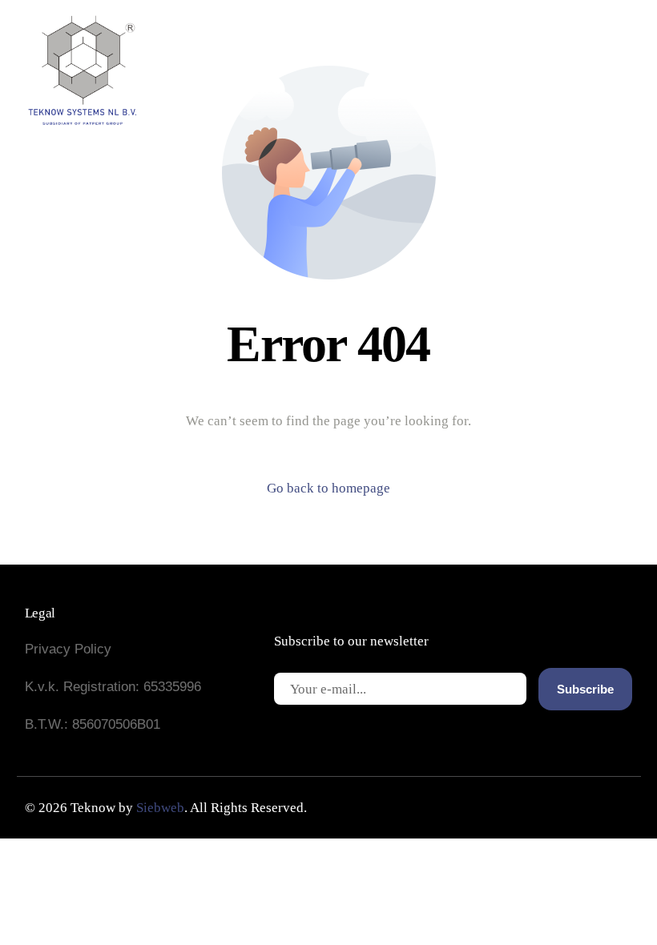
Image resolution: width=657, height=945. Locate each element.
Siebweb (160, 807)
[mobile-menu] (573, 69)
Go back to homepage (328, 488)
